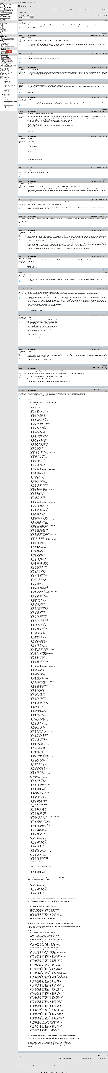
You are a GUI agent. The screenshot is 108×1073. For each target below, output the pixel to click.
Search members (4, 78)
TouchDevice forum (6, 63)
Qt (34, 2)
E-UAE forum (4, 51)
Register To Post (22, 12)
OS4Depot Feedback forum (7, 39)
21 (106, 15)
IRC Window (3, 11)
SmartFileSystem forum (6, 60)
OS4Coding (3, 29)
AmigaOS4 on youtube (32, 267)
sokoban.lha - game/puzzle (10, 85)
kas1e (20, 256)
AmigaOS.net (3, 23)
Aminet (2, 24)
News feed (2, 4)
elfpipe (20, 35)
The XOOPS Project (63, 1072)
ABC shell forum (5, 43)
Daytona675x (22, 289)
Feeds (1, 3)
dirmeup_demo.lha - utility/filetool (8, 105)
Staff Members (3, 70)
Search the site (3, 77)
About (1, 67)
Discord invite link (4, 14)
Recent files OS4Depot (5, 7)
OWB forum (4, 57)
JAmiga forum (4, 55)
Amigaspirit (3, 26)
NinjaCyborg (22, 216)
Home (1, 2)
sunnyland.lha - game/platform (7, 80)
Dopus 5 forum (4, 49)
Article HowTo (3, 74)
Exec (1, 32)
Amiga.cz (2, 33)
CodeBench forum (5, 47)
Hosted (1, 35)
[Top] (104, 32)
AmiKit (2, 27)
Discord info (3, 12)
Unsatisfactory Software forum (8, 65)
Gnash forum (4, 52)
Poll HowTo (3, 73)
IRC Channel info (4, 10)
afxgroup (21, 83)
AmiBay (2, 28)
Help (1, 72)
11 (102, 15)
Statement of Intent (4, 68)
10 (100, 15)
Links (1, 15)
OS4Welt (2, 20)
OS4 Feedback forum (6, 37)
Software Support (29, 2)
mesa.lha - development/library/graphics (10, 100)
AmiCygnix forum (5, 41)
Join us (29, 266)
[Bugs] (8, 18)
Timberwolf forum (5, 61)
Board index (21, 2)
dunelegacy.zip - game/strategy (7, 89)
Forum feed (3, 6)
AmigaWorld (3, 31)
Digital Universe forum (6, 48)
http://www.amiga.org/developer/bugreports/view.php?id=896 (41, 305)
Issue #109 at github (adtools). (49, 378)
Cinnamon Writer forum (6, 45)
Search (1, 76)
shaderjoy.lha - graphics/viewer (7, 95)
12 (103, 15)
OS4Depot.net (3, 18)
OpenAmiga (3, 19)
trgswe (20, 20)
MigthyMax (21, 390)
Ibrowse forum (4, 53)
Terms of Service (4, 69)
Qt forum (3, 59)
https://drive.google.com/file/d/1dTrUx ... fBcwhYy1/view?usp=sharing (44, 204)
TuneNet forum (4, 64)
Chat (1, 8)
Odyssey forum (4, 56)
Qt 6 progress (24, 6)
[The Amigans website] (5, 0)
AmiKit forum (4, 44)
